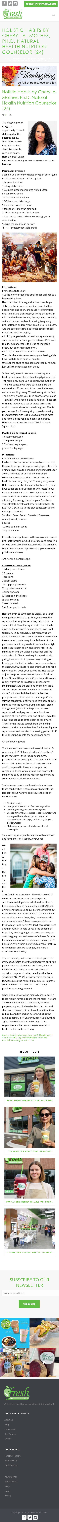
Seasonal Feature (12, 1455)
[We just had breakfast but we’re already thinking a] (44, 1333)
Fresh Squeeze (11, 1465)
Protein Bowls (10, 1481)
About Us (8, 1419)
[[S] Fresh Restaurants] (17, 1392)
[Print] (11, 114)
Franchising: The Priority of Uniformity (30, 1100)
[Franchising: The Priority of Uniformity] (29, 1077)
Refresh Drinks (11, 1460)
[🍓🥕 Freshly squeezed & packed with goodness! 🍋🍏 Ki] (44, 1362)
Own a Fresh (10, 1429)
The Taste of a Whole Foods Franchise (30, 1151)
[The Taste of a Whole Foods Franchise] (29, 1127)
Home (7, 59)
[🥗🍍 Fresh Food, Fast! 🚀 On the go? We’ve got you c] (15, 1362)
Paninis (7, 1495)
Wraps (7, 1486)
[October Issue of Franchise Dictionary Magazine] (29, 1229)
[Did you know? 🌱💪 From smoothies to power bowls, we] (15, 1333)
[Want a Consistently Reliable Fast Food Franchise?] (29, 1178)
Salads (7, 1491)
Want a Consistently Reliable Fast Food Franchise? (30, 1202)
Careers (8, 1438)
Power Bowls (10, 1476)
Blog (6, 1424)
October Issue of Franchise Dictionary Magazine (30, 1252)
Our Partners (10, 1434)
